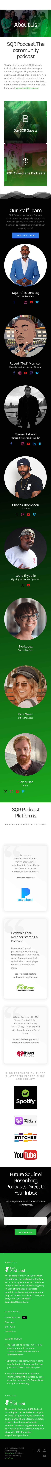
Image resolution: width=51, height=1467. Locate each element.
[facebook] (14, 302)
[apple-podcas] (25, 1115)
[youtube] (31, 302)
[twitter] (19, 302)
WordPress (9, 1458)
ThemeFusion (10, 1453)
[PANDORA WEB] (25, 887)
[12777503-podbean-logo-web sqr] (25, 984)
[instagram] (25, 302)
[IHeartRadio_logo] (25, 1052)
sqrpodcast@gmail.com (27, 88)
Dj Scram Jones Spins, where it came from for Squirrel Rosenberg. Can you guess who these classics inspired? (25, 1364)
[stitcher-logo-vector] (25, 1132)
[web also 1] (25, 1087)
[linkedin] (34, 443)
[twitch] (31, 373)
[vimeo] (36, 302)
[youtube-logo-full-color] (25, 1150)
